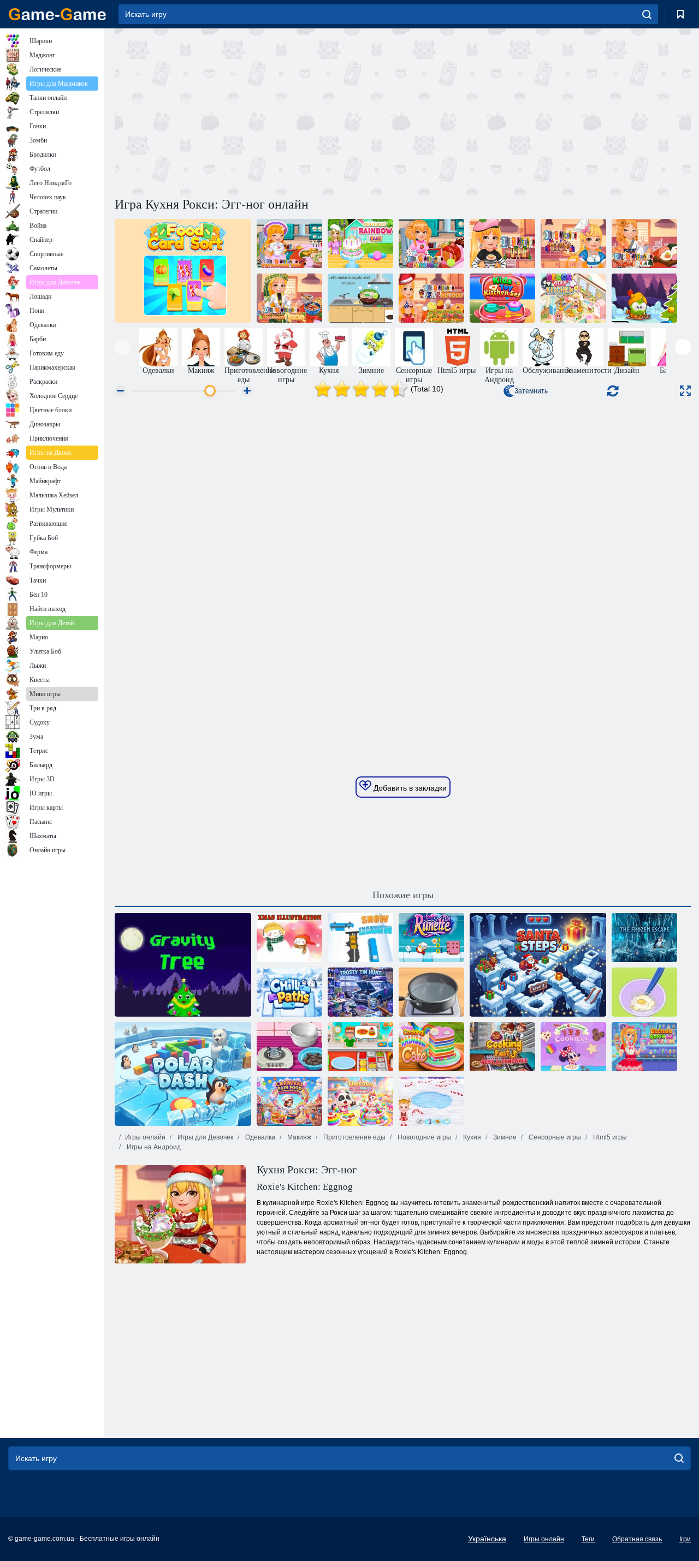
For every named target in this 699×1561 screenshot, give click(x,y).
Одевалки (259, 1137)
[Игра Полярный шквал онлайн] (183, 1074)
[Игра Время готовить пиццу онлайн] (360, 1046)
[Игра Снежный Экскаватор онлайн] (360, 937)
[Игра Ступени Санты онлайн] (538, 965)
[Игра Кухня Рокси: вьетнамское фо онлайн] (289, 243)
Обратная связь (637, 1539)
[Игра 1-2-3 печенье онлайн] (573, 1046)
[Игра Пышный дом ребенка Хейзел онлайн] (431, 1101)
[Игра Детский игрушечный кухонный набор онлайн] (502, 298)
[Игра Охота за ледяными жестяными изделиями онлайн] (360, 992)
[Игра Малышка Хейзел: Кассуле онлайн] (431, 992)
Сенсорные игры (554, 1137)
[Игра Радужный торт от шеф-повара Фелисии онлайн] (360, 243)
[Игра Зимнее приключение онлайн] (644, 298)
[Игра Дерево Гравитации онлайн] (183, 965)
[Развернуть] (685, 390)
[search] (647, 14)
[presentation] (123, 347)
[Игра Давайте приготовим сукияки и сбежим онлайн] (360, 298)
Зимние (504, 1137)
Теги (588, 1539)
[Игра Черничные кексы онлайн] (644, 992)
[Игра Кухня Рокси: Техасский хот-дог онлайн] (431, 298)
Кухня (471, 1137)
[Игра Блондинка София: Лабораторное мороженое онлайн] (644, 1046)
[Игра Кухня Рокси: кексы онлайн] (502, 243)
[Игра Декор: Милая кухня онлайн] (573, 298)
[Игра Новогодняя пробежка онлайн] (431, 937)
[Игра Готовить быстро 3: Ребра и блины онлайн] (502, 1046)
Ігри (685, 1539)
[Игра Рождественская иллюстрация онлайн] (289, 937)
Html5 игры (609, 1137)
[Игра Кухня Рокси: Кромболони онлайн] (431, 243)
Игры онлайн (145, 1137)
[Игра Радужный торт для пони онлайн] (431, 1046)
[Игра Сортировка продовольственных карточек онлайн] (183, 271)
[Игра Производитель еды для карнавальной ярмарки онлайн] (289, 1101)
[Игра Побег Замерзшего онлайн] (644, 937)
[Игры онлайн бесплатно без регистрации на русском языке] (57, 14)
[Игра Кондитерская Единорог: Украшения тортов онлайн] (360, 1101)
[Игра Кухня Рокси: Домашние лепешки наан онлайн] (289, 298)
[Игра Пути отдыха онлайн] (289, 992)
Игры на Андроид (153, 1147)
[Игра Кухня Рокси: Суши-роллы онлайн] (644, 243)
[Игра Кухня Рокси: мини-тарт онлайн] (573, 243)
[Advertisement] (259, 110)
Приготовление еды (354, 1137)
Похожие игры (403, 894)
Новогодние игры (423, 1137)
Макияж (298, 1137)
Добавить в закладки (409, 788)
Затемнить (531, 391)
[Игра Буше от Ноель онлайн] (289, 1046)
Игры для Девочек (204, 1137)
